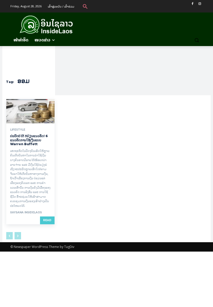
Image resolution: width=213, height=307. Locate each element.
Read (47, 220)
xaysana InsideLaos (26, 212)
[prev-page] (9, 235)
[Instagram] (200, 4)
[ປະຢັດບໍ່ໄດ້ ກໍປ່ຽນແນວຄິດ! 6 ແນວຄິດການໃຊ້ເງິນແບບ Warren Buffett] (30, 111)
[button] (85, 6)
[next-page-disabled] (18, 235)
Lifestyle (17, 130)
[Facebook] (192, 4)
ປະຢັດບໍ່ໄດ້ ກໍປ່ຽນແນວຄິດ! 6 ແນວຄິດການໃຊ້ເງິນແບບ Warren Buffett (29, 140)
